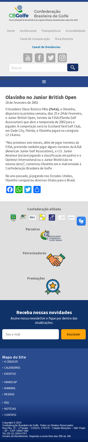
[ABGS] (51, 236)
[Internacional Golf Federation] (23, 217)
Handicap (10, 382)
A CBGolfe (11, 361)
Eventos (10, 374)
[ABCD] (61, 217)
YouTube (27, 57)
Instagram (62, 57)
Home (11, 31)
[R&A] (33, 217)
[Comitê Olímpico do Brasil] (13, 218)
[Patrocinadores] (55, 261)
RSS (6, 403)
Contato (10, 415)
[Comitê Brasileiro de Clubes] (52, 218)
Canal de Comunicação (35, 39)
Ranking (9, 388)
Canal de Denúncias (46, 47)
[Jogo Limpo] (71, 217)
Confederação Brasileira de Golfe (44, 14)
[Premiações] (53, 287)
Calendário (12, 368)
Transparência (51, 31)
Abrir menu (7, 78)
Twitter (50, 57)
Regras (9, 394)
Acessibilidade (76, 31)
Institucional (28, 31)
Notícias (10, 409)
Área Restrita (64, 39)
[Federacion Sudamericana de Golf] (42, 217)
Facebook (39, 57)
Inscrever (73, 334)
